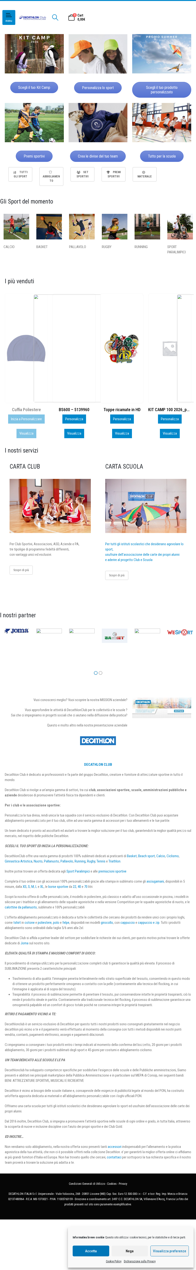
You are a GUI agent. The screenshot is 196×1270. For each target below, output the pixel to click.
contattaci (114, 1157)
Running (80, 861)
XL (42, 886)
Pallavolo (66, 861)
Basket (132, 856)
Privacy (123, 1183)
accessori (114, 1147)
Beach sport (146, 856)
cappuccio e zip (148, 922)
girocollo (107, 922)
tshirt (17, 922)
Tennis (101, 861)
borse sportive (58, 886)
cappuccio (127, 922)
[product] (74, 348)
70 (85, 886)
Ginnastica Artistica (18, 861)
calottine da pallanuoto (21, 907)
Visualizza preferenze (169, 1251)
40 (79, 886)
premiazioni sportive (112, 871)
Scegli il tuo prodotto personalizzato (162, 89)
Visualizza (26, 433)
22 (74, 886)
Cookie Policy (113, 1261)
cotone (30, 922)
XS (25, 886)
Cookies (112, 1183)
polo (56, 922)
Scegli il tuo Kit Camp (34, 87)
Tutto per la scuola (162, 156)
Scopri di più (21, 570)
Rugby (91, 861)
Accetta (91, 1251)
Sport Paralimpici (78, 871)
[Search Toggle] (55, 17)
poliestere (45, 922)
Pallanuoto (51, 861)
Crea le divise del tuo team (98, 156)
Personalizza (26, 419)
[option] (20, 174)
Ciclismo (173, 856)
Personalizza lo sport (98, 87)
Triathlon (114, 861)
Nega (130, 1251)
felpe (65, 922)
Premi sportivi (34, 156)
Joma (24, 943)
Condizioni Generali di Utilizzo (87, 1183)
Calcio (160, 856)
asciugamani (155, 881)
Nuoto (38, 861)
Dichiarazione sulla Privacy (140, 1261)
